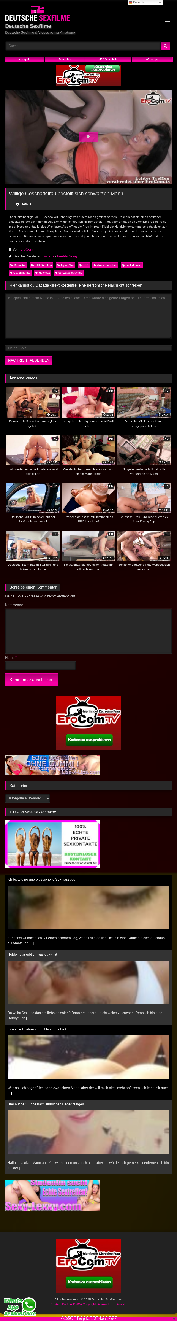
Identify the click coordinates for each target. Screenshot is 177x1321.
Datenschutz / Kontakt (112, 1304)
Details (25, 204)
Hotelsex (44, 272)
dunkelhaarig (133, 265)
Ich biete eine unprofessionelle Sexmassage (41, 879)
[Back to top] (163, 1308)
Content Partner (62, 1304)
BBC (85, 265)
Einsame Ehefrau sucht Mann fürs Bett (37, 1029)
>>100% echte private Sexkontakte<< (88, 1319)
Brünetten (20, 265)
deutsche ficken (107, 265)
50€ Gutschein (108, 59)
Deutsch (138, 2)
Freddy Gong (67, 256)
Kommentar (14, 605)
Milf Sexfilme (43, 265)
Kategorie (24, 59)
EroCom (26, 249)
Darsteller (65, 59)
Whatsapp (152, 59)
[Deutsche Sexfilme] (88, 14)
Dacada (48, 256)
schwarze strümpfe (70, 272)
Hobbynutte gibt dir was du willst (32, 954)
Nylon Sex (67, 265)
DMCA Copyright (85, 1304)
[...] (31, 943)
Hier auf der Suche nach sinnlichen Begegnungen (46, 1104)
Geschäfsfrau (21, 272)
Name (11, 657)
